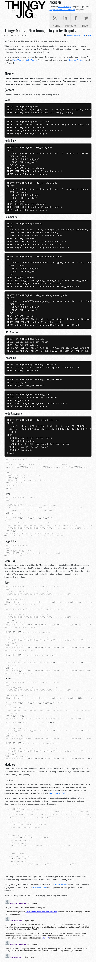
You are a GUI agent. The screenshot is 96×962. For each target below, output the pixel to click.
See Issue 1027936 (57, 793)
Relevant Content (76, 60)
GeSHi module (61, 884)
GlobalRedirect (32, 60)
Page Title (16, 60)
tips (89, 35)
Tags (85, 25)
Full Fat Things (64, 6)
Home (56, 25)
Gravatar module (40, 887)
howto (77, 35)
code (83, 35)
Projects (70, 25)
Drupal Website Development (62, 9)
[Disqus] (48, 930)
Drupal (70, 35)
